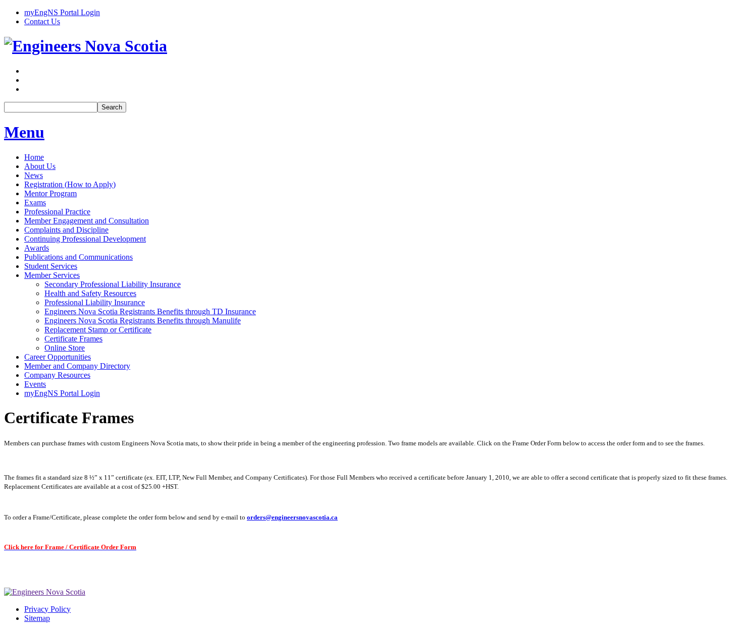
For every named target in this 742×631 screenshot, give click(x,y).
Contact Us (42, 21)
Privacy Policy (47, 609)
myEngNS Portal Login (62, 12)
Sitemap (37, 618)
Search (111, 107)
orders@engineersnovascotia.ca (292, 517)
